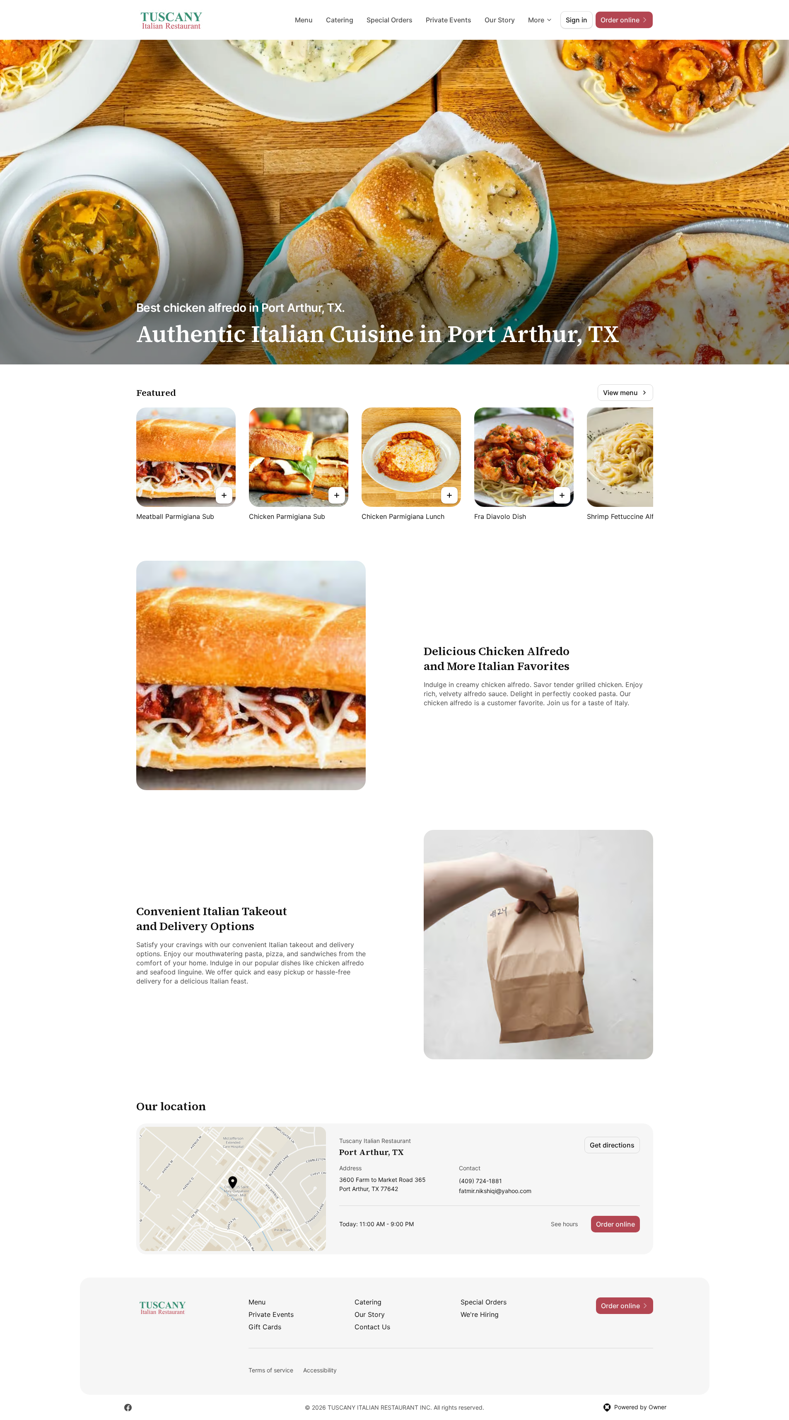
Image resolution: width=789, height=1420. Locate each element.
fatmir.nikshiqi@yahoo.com (495, 1191)
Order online (615, 1224)
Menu (304, 20)
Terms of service (271, 1370)
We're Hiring (480, 1314)
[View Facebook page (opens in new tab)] (128, 1408)
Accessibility (320, 1370)
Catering (339, 20)
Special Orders (390, 20)
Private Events (448, 20)
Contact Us (372, 1327)
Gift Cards (265, 1327)
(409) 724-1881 (480, 1181)
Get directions (612, 1145)
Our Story (500, 20)
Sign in (576, 20)
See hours (564, 1223)
